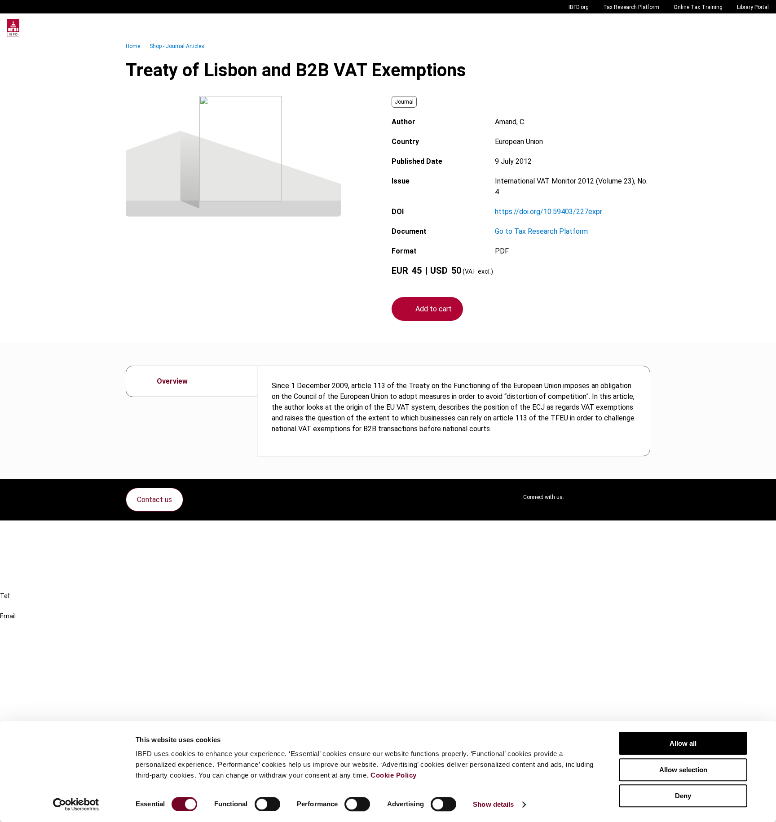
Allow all (683, 743)
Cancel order (38, 533)
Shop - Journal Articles (177, 46)
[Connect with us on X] (578, 497)
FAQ (24, 549)
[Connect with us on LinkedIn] (600, 497)
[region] (453, 411)
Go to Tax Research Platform (541, 231)
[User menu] (760, 28)
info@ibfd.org (21, 626)
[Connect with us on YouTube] (621, 497)
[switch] (267, 804)
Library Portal (753, 7)
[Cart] (742, 28)
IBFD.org (579, 7)
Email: (8, 616)
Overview (172, 381)
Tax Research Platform (631, 7)
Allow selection (683, 770)
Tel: (5, 595)
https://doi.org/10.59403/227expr (548, 211)
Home (133, 46)
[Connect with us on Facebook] (643, 497)
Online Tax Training (698, 7)
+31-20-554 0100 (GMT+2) (43, 606)
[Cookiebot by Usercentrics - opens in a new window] (76, 804)
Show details (493, 804)
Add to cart (433, 309)
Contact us (154, 499)
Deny (683, 796)
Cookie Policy (393, 775)
